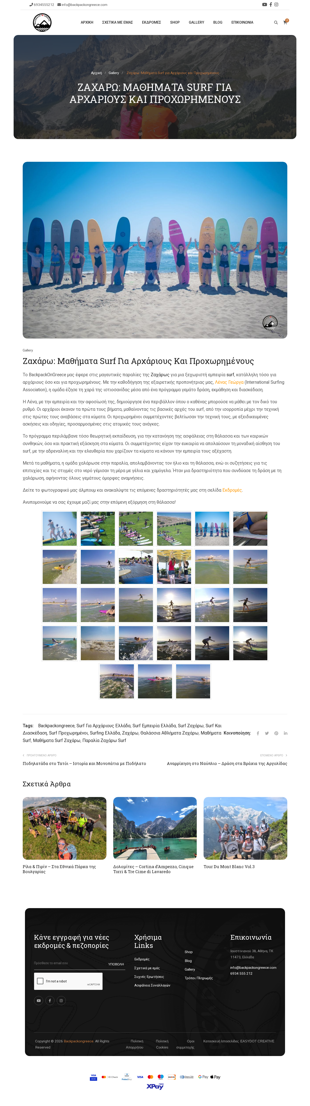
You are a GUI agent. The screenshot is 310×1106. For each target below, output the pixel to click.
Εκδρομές (232, 490)
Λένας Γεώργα (229, 382)
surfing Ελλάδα (105, 733)
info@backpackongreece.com (84, 5)
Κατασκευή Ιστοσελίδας (221, 1041)
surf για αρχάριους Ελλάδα (103, 725)
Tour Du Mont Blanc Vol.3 (229, 866)
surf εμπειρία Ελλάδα (154, 725)
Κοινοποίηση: (237, 733)
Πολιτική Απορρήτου (134, 1044)
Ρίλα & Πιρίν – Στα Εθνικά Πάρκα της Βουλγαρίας (59, 869)
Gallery (114, 73)
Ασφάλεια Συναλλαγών (152, 985)
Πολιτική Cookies (162, 1044)
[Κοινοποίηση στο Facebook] (255, 733)
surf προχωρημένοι (68, 733)
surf (230, 374)
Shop (189, 952)
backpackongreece (56, 725)
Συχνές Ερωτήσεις (149, 977)
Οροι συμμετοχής (185, 1044)
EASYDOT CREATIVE (257, 1041)
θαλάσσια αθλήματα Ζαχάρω (169, 733)
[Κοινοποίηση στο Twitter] (264, 733)
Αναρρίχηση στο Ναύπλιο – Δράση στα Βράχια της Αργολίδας (227, 763)
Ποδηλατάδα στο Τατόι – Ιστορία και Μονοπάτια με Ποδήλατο (84, 763)
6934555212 (44, 5)
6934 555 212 (241, 973)
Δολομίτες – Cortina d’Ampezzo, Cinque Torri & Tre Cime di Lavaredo (153, 869)
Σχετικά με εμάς (147, 968)
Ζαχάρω (130, 733)
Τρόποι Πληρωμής (199, 978)
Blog (188, 961)
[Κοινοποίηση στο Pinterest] (273, 733)
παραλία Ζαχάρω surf (104, 740)
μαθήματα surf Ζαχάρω (56, 740)
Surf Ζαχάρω (191, 725)
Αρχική (96, 73)
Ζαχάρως (160, 374)
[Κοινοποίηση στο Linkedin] (282, 733)
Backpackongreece (78, 1041)
